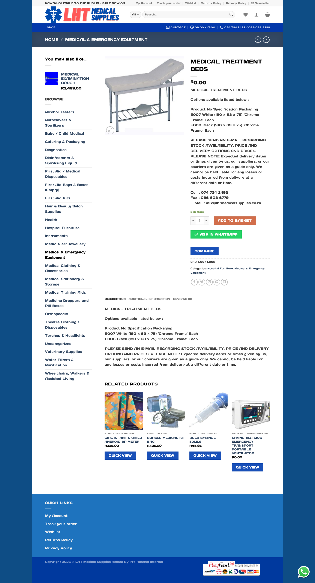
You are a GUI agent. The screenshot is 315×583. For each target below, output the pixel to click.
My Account (144, 3)
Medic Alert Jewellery (65, 244)
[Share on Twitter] (201, 282)
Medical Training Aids (65, 292)
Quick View (120, 455)
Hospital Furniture (62, 228)
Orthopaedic (56, 314)
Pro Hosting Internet (146, 562)
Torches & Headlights (65, 336)
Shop (51, 27)
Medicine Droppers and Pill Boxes (67, 303)
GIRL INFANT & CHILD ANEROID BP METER (123, 440)
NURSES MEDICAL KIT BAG (166, 440)
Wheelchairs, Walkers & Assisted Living (67, 376)
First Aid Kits (57, 198)
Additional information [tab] (149, 299)
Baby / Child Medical (64, 133)
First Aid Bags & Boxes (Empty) (66, 187)
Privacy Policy (236, 3)
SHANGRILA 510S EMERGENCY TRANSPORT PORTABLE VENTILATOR (247, 445)
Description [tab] (115, 299)
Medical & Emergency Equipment (106, 39)
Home (51, 39)
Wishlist (190, 3)
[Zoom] (110, 130)
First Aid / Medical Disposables (62, 174)
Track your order (169, 3)
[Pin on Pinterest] (216, 282)
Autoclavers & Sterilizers (58, 122)
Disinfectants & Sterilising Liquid (61, 160)
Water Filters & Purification (59, 362)
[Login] (256, 14)
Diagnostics (56, 150)
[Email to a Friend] (209, 282)
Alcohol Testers (59, 112)
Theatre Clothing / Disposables (62, 324)
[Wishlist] (245, 14)
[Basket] (267, 14)
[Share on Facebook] (194, 282)
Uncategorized (58, 344)
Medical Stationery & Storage (64, 281)
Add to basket (235, 221)
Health (51, 220)
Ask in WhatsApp (218, 234)
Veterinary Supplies (63, 352)
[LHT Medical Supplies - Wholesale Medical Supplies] (84, 14)
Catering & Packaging (65, 142)
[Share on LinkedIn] (224, 282)
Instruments (56, 236)
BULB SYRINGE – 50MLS (203, 440)
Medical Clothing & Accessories (62, 268)
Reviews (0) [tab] (182, 299)
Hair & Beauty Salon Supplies (64, 209)
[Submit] (231, 14)
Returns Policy (211, 3)
